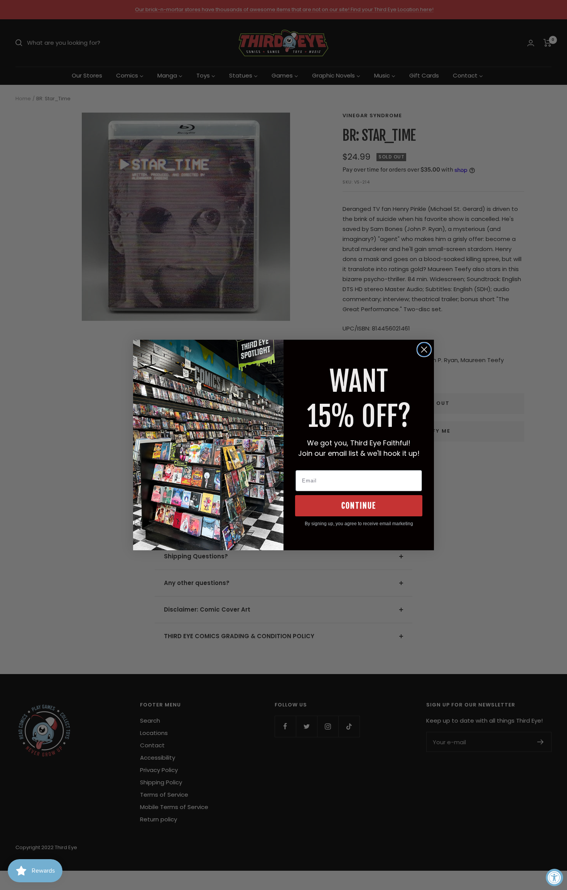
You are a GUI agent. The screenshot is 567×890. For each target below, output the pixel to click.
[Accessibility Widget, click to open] (554, 877)
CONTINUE (358, 506)
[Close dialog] (424, 349)
